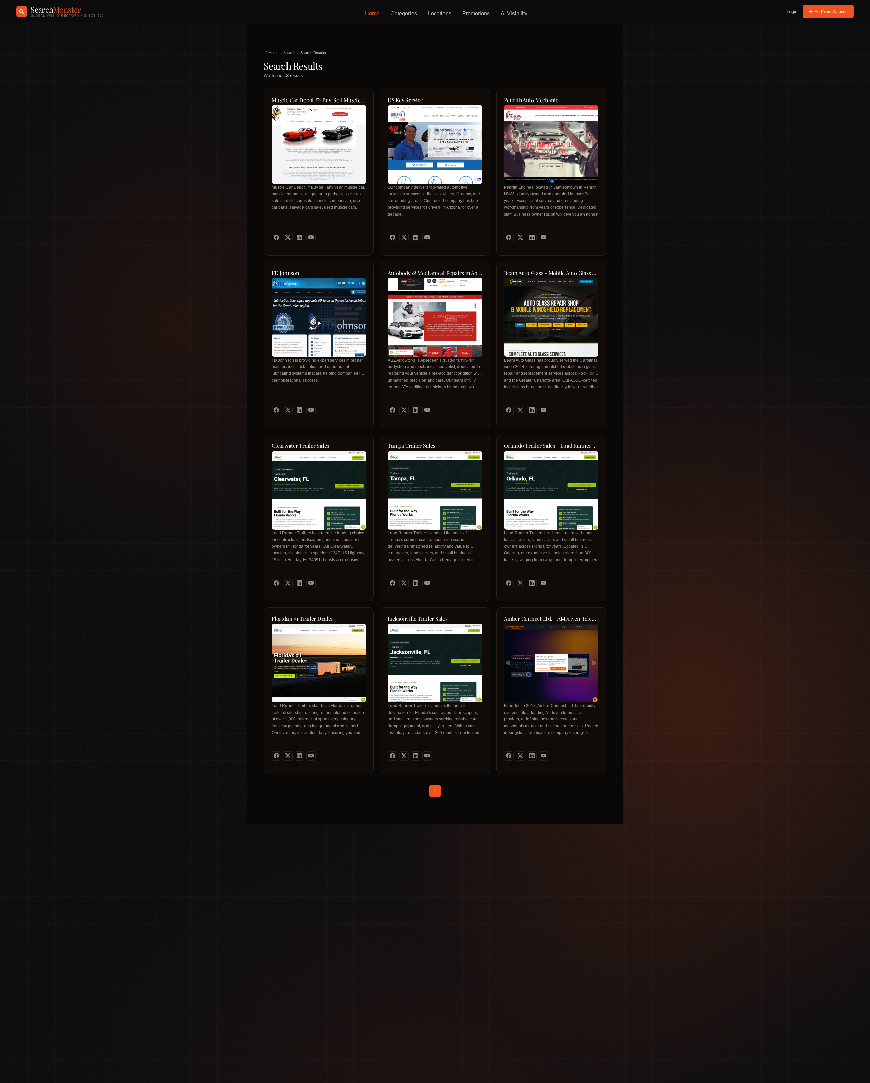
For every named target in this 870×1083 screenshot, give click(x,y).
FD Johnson (285, 273)
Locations (439, 13)
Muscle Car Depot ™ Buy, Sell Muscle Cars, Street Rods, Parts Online (319, 100)
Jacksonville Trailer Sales (418, 618)
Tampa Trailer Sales (411, 445)
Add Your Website (831, 11)
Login (792, 11)
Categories (403, 13)
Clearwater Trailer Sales (300, 445)
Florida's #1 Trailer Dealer (302, 618)
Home (372, 13)
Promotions (476, 13)
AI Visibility (514, 13)
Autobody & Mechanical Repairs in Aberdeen (435, 273)
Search (289, 53)
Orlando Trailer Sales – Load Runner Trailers (551, 445)
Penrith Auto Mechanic (531, 100)
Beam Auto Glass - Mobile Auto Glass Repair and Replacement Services (551, 273)
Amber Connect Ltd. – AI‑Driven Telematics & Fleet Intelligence (551, 618)
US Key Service (405, 100)
